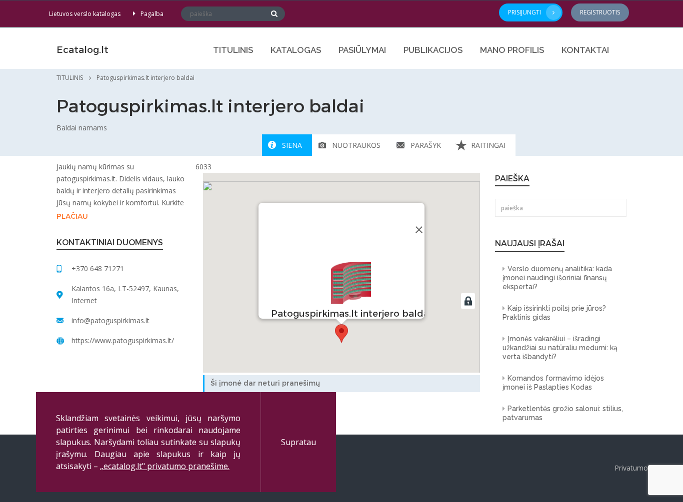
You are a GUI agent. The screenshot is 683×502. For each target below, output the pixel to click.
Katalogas (295, 50)
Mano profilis (512, 50)
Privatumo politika (643, 468)
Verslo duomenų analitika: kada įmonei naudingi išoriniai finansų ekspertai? (557, 278)
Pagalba (152, 13)
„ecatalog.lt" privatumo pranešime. (165, 466)
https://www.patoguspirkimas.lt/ (123, 340)
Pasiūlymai (362, 50)
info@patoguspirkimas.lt (111, 320)
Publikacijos (433, 50)
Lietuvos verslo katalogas (84, 13)
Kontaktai (585, 50)
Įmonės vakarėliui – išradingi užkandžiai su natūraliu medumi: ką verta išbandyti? (560, 348)
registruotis (600, 12)
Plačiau (72, 216)
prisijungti (524, 12)
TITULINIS (233, 50)
